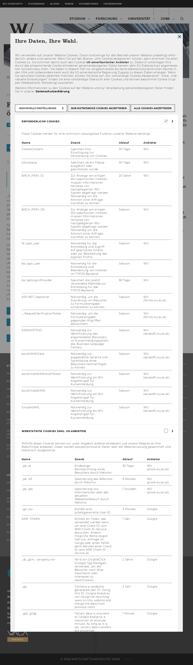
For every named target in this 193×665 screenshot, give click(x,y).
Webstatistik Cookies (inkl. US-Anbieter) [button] (54, 431)
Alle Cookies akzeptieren (153, 108)
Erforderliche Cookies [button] (41, 121)
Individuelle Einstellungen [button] (37, 108)
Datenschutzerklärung (52, 91)
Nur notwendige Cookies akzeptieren (99, 108)
